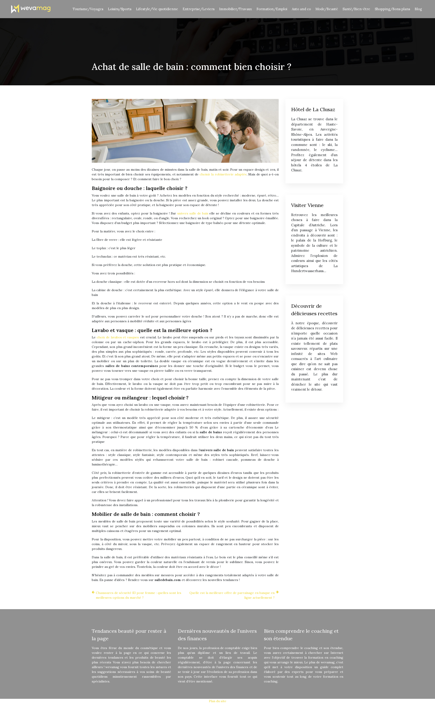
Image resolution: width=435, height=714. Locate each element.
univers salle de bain (192, 213)
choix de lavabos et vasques (118, 337)
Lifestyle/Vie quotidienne (157, 9)
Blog (418, 9)
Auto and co (301, 9)
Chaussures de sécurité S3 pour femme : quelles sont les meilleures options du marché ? (138, 595)
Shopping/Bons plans (392, 9)
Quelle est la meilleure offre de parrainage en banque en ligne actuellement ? (232, 595)
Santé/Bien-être (356, 9)
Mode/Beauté (326, 9)
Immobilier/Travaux (235, 9)
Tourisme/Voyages (88, 9)
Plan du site (217, 701)
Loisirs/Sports (119, 9)
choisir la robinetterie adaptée (223, 174)
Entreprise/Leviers (199, 9)
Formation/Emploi (271, 9)
